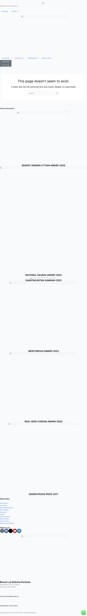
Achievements (32, 58)
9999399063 (4, 606)
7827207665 (13, 606)
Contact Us (15, 11)
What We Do (19, 58)
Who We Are (6, 58)
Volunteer (5, 11)
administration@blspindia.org (9, 596)
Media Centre (46, 58)
